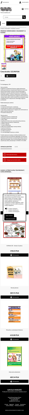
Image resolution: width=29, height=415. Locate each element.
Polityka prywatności (19, 405)
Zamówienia (23, 404)
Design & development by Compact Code (14, 410)
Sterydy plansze (14, 287)
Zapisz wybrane (9, 215)
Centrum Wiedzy (9, 405)
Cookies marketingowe (13, 211)
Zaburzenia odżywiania (14, 372)
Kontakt (17, 404)
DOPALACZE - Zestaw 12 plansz (14, 245)
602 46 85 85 (6, 2)
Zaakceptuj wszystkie (10, 218)
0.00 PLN (26, 8)
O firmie (6, 404)
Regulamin (11, 404)
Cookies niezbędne (12, 208)
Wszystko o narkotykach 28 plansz (14, 330)
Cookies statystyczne (13, 210)
